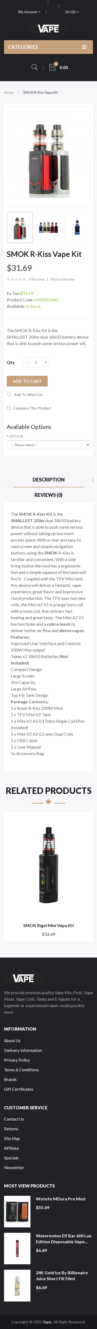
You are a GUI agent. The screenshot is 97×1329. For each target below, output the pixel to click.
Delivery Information (23, 1050)
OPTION (16, 436)
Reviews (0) (48, 495)
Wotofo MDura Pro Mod (60, 1198)
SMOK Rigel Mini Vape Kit (48, 925)
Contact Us (14, 1119)
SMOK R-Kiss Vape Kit (40, 92)
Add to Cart (27, 381)
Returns (11, 1128)
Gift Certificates (18, 1089)
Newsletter (14, 1167)
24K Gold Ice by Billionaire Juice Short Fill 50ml (62, 1275)
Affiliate (11, 1148)
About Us (12, 1040)
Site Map (12, 1138)
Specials (11, 1157)
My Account (28, 12)
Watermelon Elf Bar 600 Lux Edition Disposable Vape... (64, 1238)
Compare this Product (32, 408)
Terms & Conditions (21, 1069)
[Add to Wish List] (85, 819)
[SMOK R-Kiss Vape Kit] (20, 227)
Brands (10, 1079)
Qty (11, 362)
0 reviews (37, 279)
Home (8, 92)
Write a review (62, 279)
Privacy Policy (17, 1060)
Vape (47, 1322)
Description (49, 480)
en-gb (71, 12)
